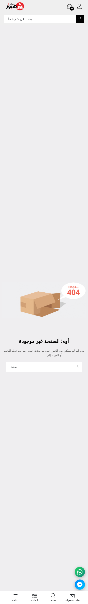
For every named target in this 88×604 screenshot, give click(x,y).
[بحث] (80, 19)
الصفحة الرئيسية (36, 355)
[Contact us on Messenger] (80, 584)
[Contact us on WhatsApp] (80, 572)
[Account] (79, 7)
